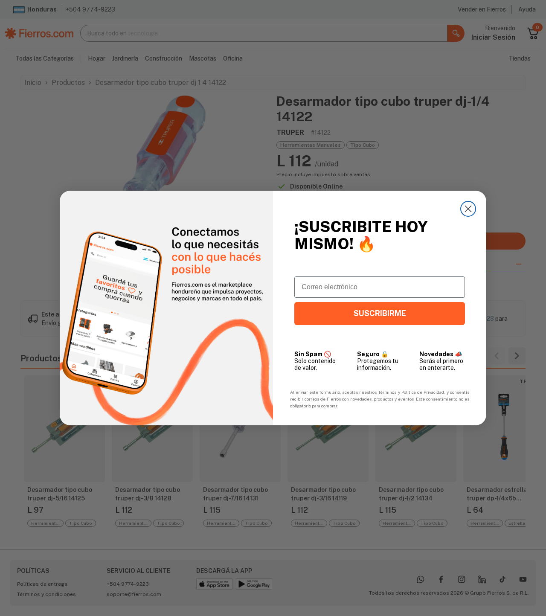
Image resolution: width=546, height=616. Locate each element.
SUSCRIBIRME (380, 313)
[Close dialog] (468, 208)
